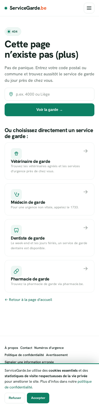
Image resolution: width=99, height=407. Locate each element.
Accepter (38, 398)
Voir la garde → (49, 110)
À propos (11, 348)
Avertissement (57, 355)
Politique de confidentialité (24, 355)
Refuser (15, 398)
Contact (26, 348)
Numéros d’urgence (49, 348)
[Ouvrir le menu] (89, 8)
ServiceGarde (28, 8)
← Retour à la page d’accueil (28, 299)
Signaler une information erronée (29, 362)
